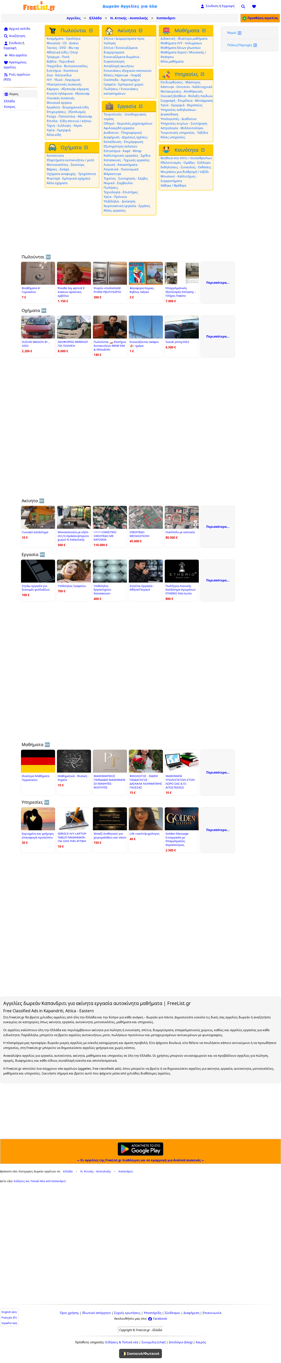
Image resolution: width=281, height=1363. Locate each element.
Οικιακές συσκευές (61, 98)
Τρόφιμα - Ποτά (58, 57)
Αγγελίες (74, 18)
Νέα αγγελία (17, 55)
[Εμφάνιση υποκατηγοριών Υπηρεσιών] (202, 74)
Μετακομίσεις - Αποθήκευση (181, 91)
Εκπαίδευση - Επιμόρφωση (123, 142)
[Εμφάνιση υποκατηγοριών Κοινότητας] (203, 150)
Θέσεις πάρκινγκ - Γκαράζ (122, 75)
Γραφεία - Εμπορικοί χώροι (124, 84)
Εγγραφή (228, 6)
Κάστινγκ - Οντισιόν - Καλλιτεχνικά (186, 87)
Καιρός (201, 1342)
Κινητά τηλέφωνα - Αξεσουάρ (68, 93)
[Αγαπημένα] (254, 6)
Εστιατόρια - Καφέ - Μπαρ (123, 151)
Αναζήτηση (16, 36)
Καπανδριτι (166, 18)
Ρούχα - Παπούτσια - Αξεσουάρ (69, 116)
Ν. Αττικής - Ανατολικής (129, 18)
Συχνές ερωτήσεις (127, 1313)
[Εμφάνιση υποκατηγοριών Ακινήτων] (140, 30)
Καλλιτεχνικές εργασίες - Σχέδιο (127, 155)
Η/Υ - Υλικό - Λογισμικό (63, 80)
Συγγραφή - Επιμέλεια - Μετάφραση (187, 100)
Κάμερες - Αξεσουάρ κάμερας (68, 89)
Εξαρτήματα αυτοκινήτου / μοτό (70, 160)
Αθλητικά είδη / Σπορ (62, 52)
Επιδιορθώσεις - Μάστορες (181, 82)
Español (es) (9, 1323)
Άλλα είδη (54, 135)
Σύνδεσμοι (172, 1313)
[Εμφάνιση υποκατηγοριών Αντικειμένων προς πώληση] (91, 30)
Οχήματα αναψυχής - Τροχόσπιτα (71, 174)
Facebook (159, 1318)
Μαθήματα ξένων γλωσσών (181, 48)
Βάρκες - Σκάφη (58, 169)
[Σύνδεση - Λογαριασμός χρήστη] (202, 5)
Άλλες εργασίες (115, 210)
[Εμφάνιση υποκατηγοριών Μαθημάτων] (204, 30)
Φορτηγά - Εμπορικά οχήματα (68, 178)
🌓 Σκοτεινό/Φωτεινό (140, 1353)
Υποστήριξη (152, 1313)
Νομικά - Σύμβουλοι (118, 183)
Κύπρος (9, 107)
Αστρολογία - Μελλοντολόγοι (182, 128)
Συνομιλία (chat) (153, 1342)
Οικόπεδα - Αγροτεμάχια (122, 80)
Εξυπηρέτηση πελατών (120, 146)
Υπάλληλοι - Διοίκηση (119, 201)
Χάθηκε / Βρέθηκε (173, 185)
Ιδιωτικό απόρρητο (96, 1313)
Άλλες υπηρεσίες (173, 137)
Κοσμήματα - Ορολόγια (63, 38)
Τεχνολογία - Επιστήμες (121, 192)
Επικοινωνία (212, 1313)
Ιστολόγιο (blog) (180, 1342)
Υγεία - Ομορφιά (59, 130)
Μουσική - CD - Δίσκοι (63, 43)
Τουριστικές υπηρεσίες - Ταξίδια (184, 133)
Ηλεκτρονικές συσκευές (64, 84)
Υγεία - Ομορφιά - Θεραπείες (182, 105)
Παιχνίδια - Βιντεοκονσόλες (67, 66)
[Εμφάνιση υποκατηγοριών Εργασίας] (141, 106)
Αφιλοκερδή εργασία (119, 128)
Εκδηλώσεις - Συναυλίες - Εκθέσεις (186, 167)
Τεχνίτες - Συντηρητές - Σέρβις (126, 178)
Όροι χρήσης (69, 1313)
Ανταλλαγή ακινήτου (119, 66)
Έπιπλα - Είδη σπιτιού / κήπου (69, 121)
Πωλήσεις (111, 187)
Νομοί (232, 33)
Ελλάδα (95, 18)
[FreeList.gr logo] (39, 6)
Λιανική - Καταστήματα (120, 165)
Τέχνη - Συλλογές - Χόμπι (64, 125)
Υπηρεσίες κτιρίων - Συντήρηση (184, 123)
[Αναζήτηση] (243, 6)
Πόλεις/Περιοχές (240, 45)
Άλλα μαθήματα (172, 61)
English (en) (9, 1312)
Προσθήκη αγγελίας (262, 18)
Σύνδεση (212, 6)
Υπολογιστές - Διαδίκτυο (179, 119)
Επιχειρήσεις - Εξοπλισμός (66, 112)
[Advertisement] (20, 169)
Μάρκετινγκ (112, 174)
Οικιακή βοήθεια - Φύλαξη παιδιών (187, 96)
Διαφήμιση (191, 1313)
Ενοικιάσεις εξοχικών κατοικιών (128, 71)
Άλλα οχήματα (57, 183)
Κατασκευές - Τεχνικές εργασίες (127, 160)
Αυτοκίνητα (55, 155)
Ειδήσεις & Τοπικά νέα (121, 1342)
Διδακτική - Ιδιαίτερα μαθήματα (184, 38)
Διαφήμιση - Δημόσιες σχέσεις (126, 137)
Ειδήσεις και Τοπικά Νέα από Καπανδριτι (40, 1181)
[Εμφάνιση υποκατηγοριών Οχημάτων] (86, 147)
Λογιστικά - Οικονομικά (121, 169)
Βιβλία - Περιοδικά (60, 61)
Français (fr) (9, 1317)
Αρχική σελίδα (19, 29)
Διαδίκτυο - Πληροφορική (123, 133)
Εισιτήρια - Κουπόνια (62, 71)
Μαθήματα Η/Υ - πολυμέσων (181, 43)
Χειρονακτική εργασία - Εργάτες (127, 206)
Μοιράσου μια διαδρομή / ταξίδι (185, 172)
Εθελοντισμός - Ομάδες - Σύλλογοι (186, 162)
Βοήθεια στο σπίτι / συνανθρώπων (186, 158)
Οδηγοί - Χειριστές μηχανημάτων (128, 123)
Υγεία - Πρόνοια (115, 197)
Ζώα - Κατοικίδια (59, 75)
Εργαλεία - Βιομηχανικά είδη (68, 107)
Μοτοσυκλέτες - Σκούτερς (65, 165)
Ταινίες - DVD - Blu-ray (63, 48)
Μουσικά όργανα (59, 103)
